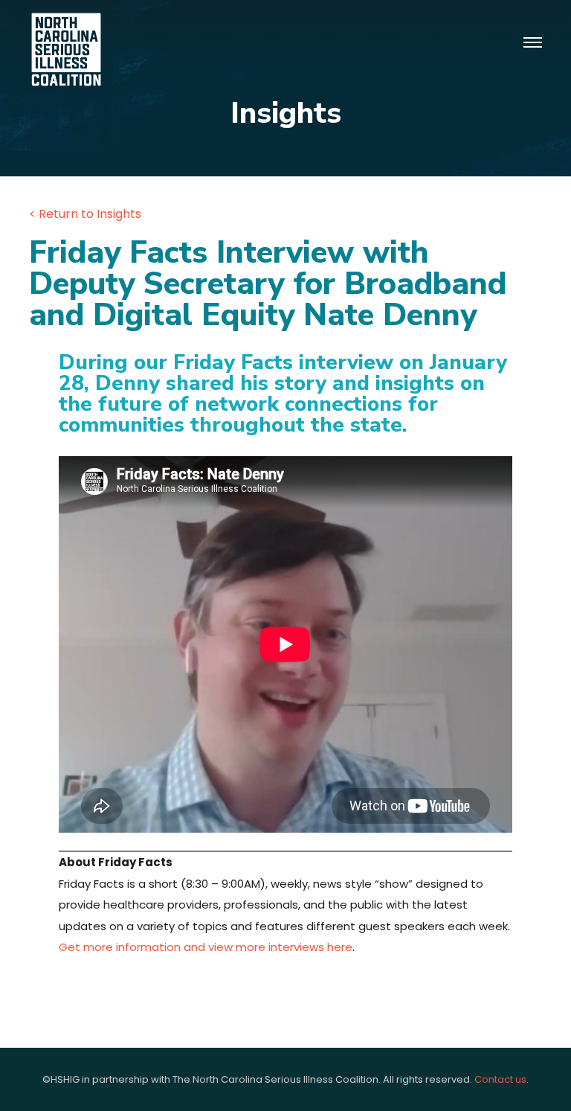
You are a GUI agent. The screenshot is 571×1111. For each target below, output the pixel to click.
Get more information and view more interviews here (205, 947)
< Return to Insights (85, 213)
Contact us (500, 1079)
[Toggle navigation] (532, 43)
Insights (285, 113)
